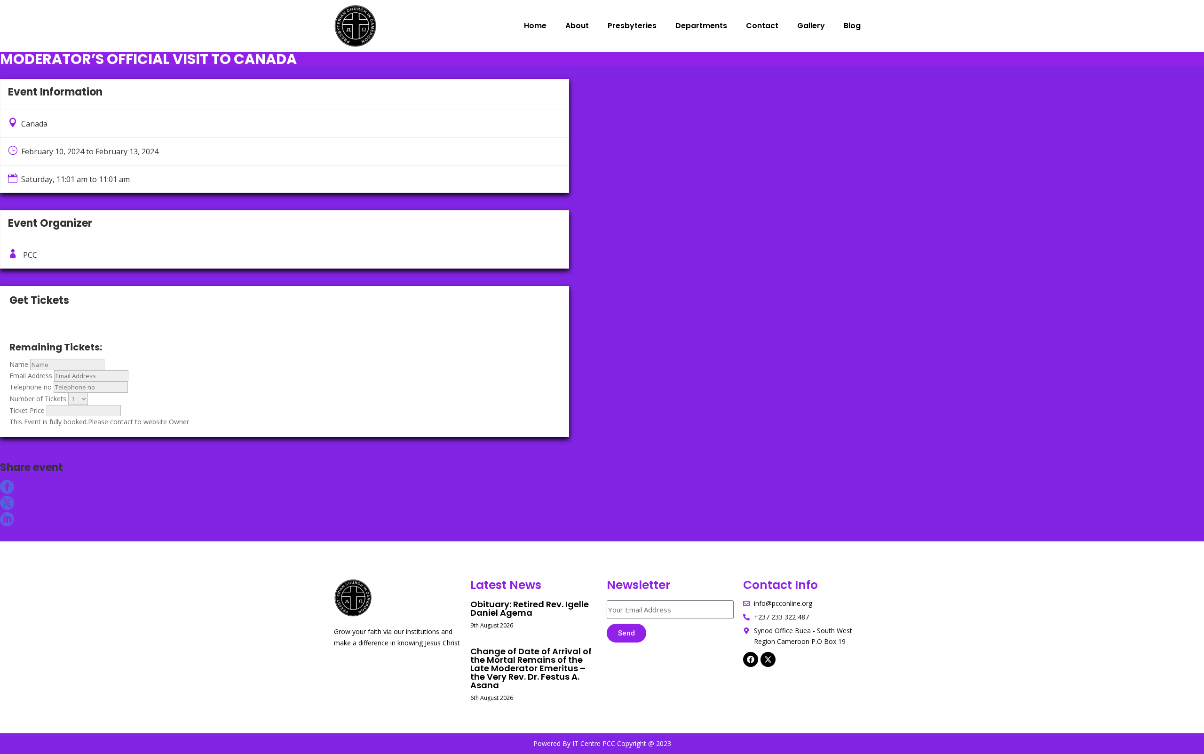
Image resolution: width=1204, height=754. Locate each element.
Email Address (30, 375)
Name (18, 364)
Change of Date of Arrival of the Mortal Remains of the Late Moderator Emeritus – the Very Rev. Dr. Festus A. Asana (531, 668)
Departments (701, 25)
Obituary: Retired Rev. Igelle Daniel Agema (529, 608)
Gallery (811, 25)
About (577, 25)
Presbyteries (632, 25)
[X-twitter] (768, 659)
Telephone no (30, 386)
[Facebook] (750, 659)
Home (535, 25)
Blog (852, 25)
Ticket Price (27, 410)
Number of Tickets (37, 398)
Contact (762, 25)
